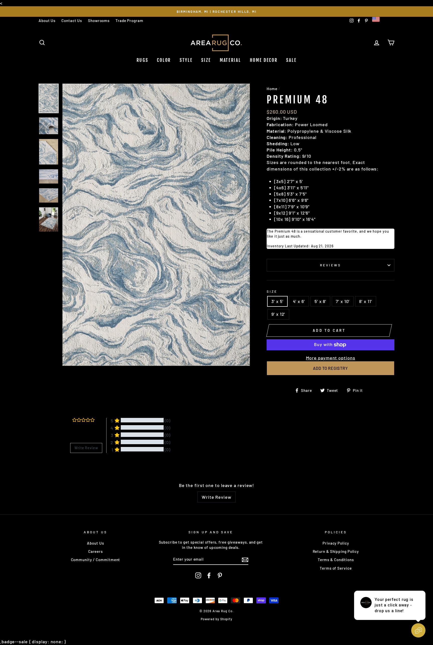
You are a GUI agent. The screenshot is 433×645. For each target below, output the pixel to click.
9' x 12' (278, 314)
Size (206, 60)
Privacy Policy (335, 543)
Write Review (216, 497)
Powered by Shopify (216, 619)
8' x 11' (365, 301)
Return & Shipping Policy (336, 551)
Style (186, 60)
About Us (47, 20)
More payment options (330, 358)
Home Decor (264, 60)
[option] (216, 11)
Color (164, 60)
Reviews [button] (76, 466)
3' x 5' (277, 301)
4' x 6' (299, 301)
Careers (95, 551)
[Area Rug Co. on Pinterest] (220, 575)
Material (230, 60)
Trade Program (129, 20)
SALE (291, 60)
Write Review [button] (86, 448)
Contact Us (71, 20)
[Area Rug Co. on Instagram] (198, 575)
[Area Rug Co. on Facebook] (209, 575)
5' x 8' (320, 301)
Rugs (142, 60)
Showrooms (99, 20)
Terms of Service (336, 568)
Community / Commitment (95, 559)
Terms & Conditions (336, 559)
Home (272, 88)
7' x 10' (343, 301)
